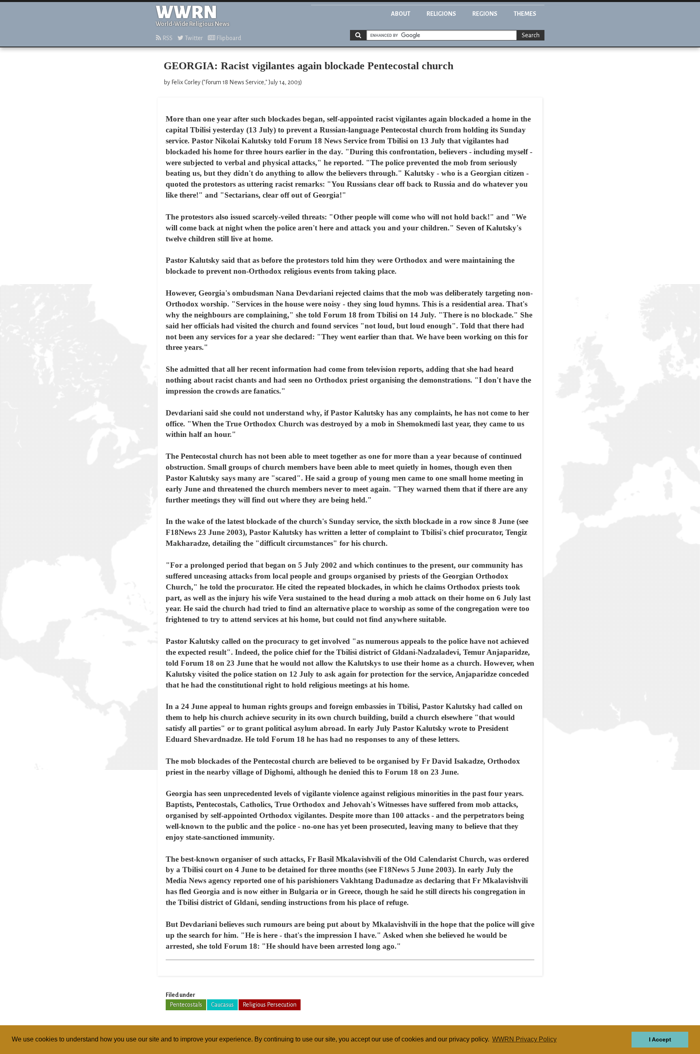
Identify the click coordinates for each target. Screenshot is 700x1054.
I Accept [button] (660, 1039)
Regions (484, 14)
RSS (167, 38)
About (400, 14)
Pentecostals (186, 1004)
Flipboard (228, 38)
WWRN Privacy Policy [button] (524, 1039)
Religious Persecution (270, 1004)
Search (531, 35)
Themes (525, 14)
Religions (441, 14)
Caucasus (222, 1004)
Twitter (193, 38)
